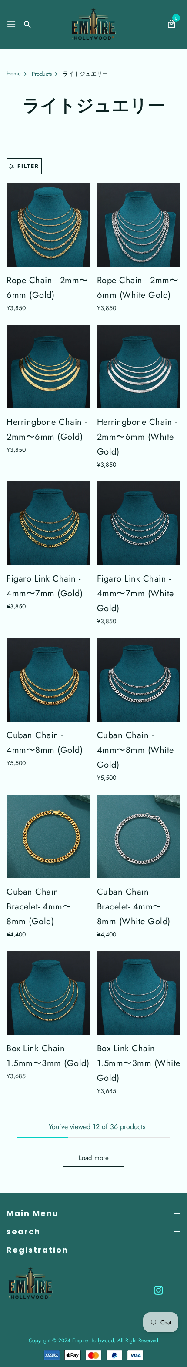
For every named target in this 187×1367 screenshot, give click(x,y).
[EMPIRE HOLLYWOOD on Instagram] (158, 1290)
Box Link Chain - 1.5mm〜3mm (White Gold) (138, 1063)
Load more (94, 1158)
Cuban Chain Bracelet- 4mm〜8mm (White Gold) (133, 907)
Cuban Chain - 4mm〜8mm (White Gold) (135, 750)
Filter (28, 166)
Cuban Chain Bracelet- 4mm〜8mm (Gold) (39, 907)
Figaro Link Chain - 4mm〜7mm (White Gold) (135, 593)
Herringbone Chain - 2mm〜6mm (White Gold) (137, 437)
